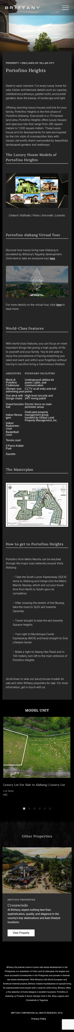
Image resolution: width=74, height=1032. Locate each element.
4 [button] (40, 808)
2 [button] (30, 808)
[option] (37, 757)
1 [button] (25, 808)
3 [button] (35, 808)
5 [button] (45, 808)
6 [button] (50, 808)
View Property (21, 932)
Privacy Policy (38, 1019)
